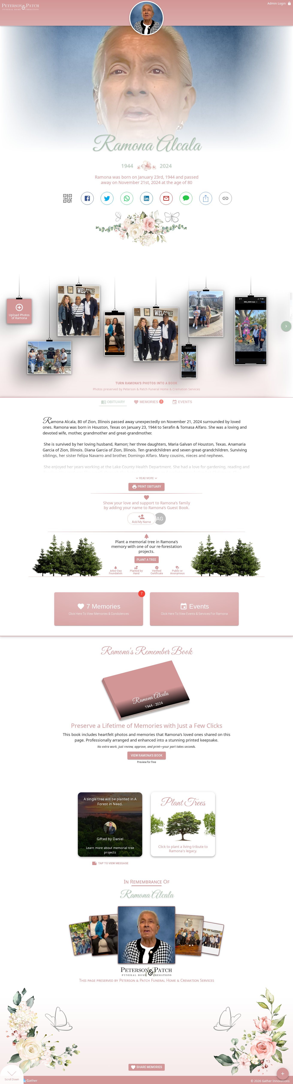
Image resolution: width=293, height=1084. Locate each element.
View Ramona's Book (146, 755)
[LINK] (225, 198)
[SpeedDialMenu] (283, 1074)
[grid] (146, 329)
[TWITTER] (107, 198)
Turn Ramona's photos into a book (146, 383)
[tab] (113, 402)
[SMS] (186, 198)
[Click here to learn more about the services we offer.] (146, 972)
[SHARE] (205, 198)
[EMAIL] (166, 198)
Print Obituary (149, 486)
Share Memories (149, 1067)
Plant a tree (146, 559)
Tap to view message (113, 863)
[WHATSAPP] (126, 198)
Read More (146, 478)
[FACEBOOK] (87, 198)
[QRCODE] (67, 198)
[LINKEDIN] (146, 198)
